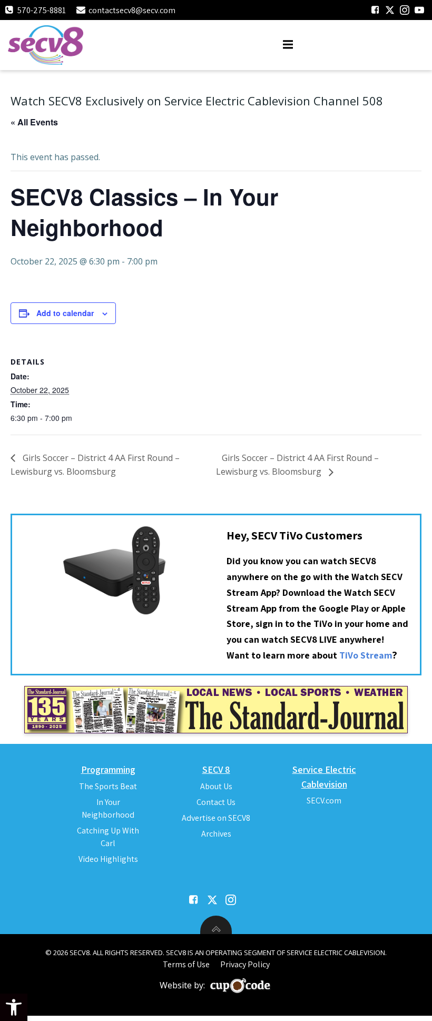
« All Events (34, 122)
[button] (13, 1007)
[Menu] (288, 45)
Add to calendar (65, 313)
